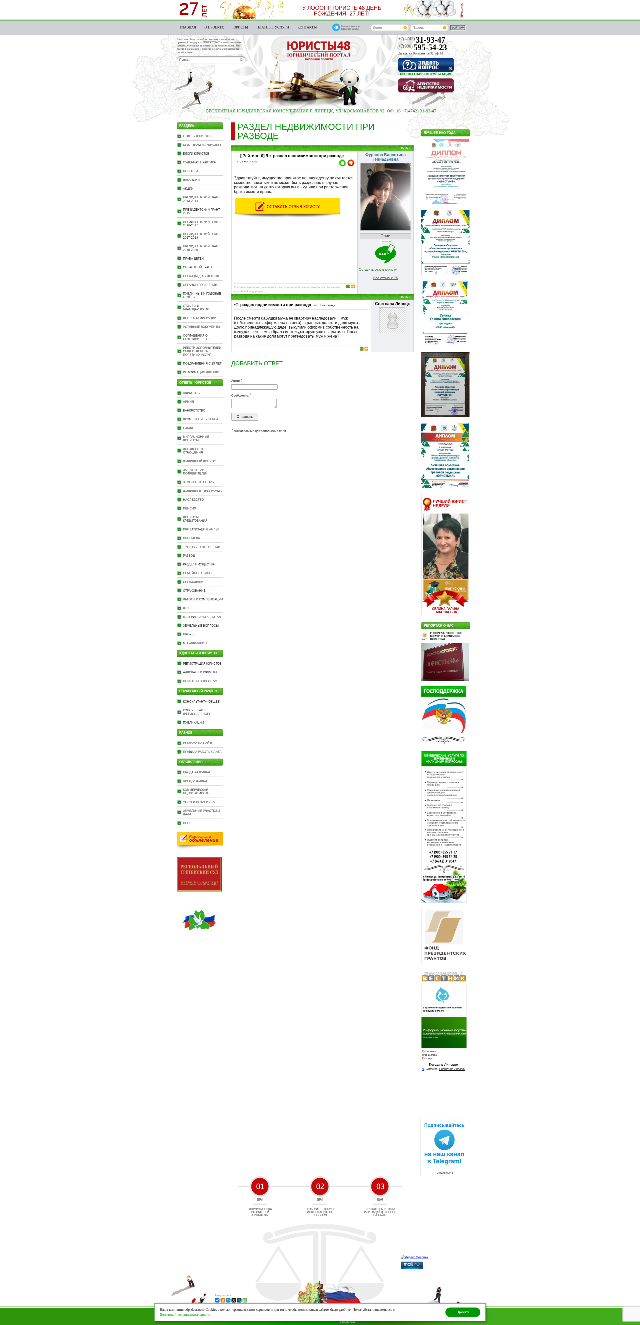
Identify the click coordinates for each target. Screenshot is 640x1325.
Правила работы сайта (202, 752)
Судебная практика (199, 162)
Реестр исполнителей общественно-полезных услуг (202, 351)
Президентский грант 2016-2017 (201, 223)
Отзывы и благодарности (196, 307)
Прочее (189, 634)
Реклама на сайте (198, 743)
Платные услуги (272, 27)
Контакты (307, 27)
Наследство (193, 499)
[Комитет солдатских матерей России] (199, 941)
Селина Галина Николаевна (445, 610)
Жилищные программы (202, 491)
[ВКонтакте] (217, 1300)
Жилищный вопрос (199, 461)
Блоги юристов (196, 153)
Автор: (236, 381)
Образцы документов (201, 276)
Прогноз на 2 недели (452, 1068)
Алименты (191, 393)
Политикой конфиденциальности (185, 1315)
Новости (190, 171)
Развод (189, 555)
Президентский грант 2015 (201, 211)
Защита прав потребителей (195, 471)
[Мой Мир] (228, 1300)
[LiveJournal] (239, 1300)
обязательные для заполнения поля (259, 431)
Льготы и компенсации (203, 599)
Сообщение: (241, 395)
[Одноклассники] (222, 1300)
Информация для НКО (201, 372)
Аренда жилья (195, 781)
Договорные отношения (193, 450)
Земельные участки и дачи (201, 812)
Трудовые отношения (201, 547)
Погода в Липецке (443, 1064)
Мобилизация (195, 643)
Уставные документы (201, 327)
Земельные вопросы (201, 625)
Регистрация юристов (202, 663)
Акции (188, 188)
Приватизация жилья (201, 529)
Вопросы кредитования (195, 518)
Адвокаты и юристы (200, 672)
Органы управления (200, 285)
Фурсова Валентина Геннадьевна (385, 157)
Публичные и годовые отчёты (202, 295)
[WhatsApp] (244, 1300)
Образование (194, 582)
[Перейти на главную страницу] (318, 51)
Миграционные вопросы (196, 438)
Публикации (193, 722)
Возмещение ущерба (200, 419)
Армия (188, 402)
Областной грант (197, 267)
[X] (234, 1300)
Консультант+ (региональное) (196, 712)
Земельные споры (198, 482)
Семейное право (197, 573)
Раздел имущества (199, 564)
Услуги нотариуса (199, 802)
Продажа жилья (196, 772)
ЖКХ (186, 608)
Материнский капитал (202, 617)
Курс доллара (429, 1055)
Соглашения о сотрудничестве (197, 337)
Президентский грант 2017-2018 (201, 235)
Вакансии (191, 180)
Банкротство (194, 410)
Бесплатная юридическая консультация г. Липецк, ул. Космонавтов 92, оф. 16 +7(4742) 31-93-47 (272, 110)
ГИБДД (188, 428)
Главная (188, 27)
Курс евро (427, 1058)
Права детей (193, 258)
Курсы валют (429, 1051)
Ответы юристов (197, 136)
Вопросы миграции (199, 318)
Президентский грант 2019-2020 (201, 248)
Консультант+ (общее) (201, 701)
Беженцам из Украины (202, 145)
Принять (462, 1312)
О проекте (214, 27)
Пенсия (189, 508)
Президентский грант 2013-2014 (201, 199)
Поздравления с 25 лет (202, 363)
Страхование (194, 590)
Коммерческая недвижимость (196, 791)
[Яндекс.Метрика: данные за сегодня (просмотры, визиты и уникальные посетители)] (414, 1257)
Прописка (191, 538)
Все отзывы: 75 (385, 278)
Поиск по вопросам (200, 681)
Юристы (240, 27)
